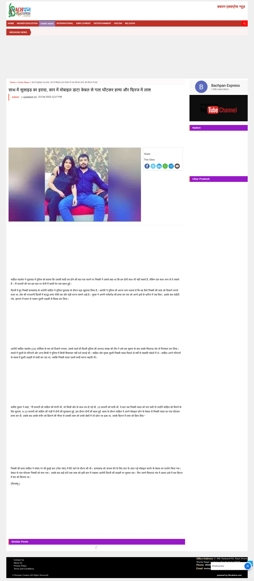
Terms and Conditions (24, 569)
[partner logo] (46, 10)
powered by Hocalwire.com (229, 575)
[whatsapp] (165, 166)
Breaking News (18, 32)
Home (11, 23)
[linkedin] (159, 166)
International (65, 23)
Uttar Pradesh (201, 178)
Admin (16, 97)
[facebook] (147, 166)
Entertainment (102, 23)
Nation (118, 23)
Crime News (47, 23)
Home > (14, 82)
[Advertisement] (127, 58)
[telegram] (171, 166)
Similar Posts (19, 541)
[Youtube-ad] (218, 108)
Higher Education (27, 23)
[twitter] (153, 166)
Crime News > (25, 82)
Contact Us (19, 560)
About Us (18, 563)
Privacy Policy (20, 566)
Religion (130, 23)
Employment (83, 23)
